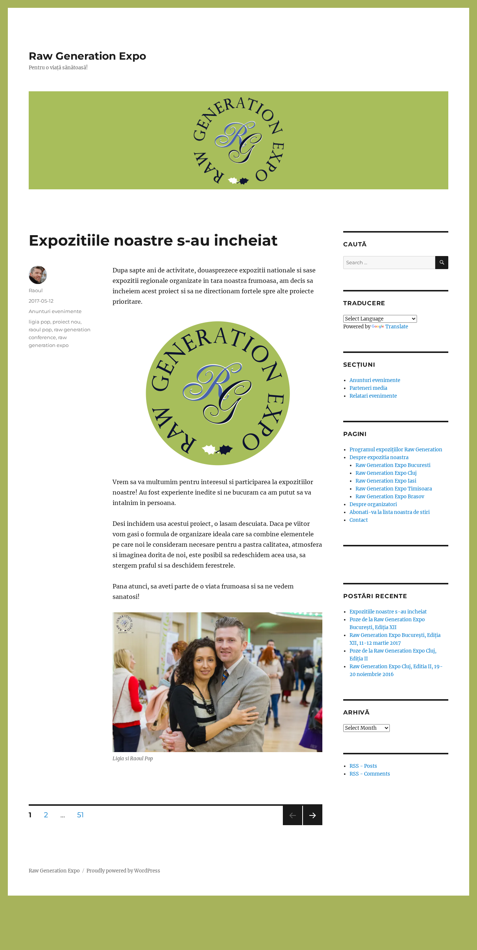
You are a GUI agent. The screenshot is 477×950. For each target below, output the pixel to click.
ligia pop (39, 322)
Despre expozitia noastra (379, 457)
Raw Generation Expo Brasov (390, 496)
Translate (396, 326)
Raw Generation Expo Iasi (386, 481)
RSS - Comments (370, 774)
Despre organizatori (373, 504)
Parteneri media (368, 388)
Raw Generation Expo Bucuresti (393, 465)
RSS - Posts (363, 766)
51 (83, 814)
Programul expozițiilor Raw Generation (396, 449)
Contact (359, 520)
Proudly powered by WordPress (123, 871)
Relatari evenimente (373, 396)
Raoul (36, 290)
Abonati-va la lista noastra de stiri (390, 512)
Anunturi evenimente (55, 311)
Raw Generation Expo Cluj (386, 473)
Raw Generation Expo (87, 56)
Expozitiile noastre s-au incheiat (153, 240)
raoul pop (40, 329)
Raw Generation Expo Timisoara (394, 489)
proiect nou (66, 322)
